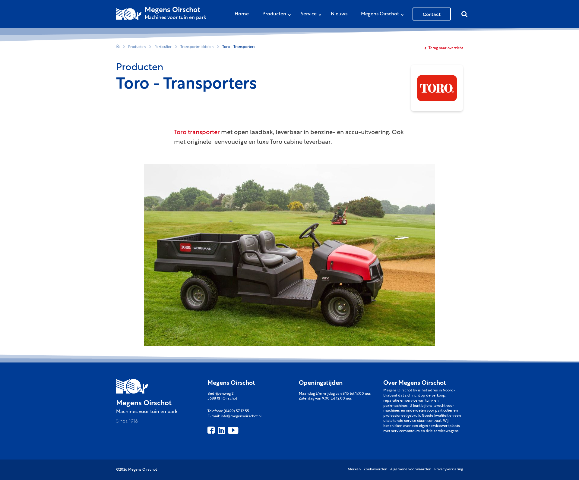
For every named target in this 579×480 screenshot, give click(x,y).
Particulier (163, 47)
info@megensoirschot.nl (241, 416)
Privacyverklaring (448, 469)
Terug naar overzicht (445, 48)
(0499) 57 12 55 (236, 411)
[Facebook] (211, 430)
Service (309, 14)
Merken (354, 469)
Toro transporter (197, 133)
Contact (432, 14)
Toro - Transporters (238, 47)
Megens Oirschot (380, 14)
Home (242, 14)
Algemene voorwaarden (410, 469)
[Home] (117, 47)
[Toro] (437, 88)
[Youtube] (233, 430)
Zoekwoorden (375, 469)
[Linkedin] (221, 430)
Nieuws (339, 14)
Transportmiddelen (197, 47)
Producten (274, 14)
